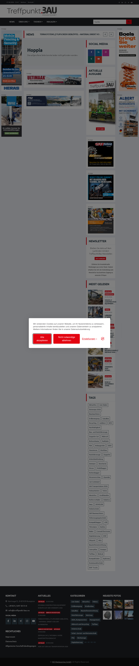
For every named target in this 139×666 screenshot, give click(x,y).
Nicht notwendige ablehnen (66, 338)
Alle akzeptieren (42, 338)
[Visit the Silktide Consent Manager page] (102, 338)
